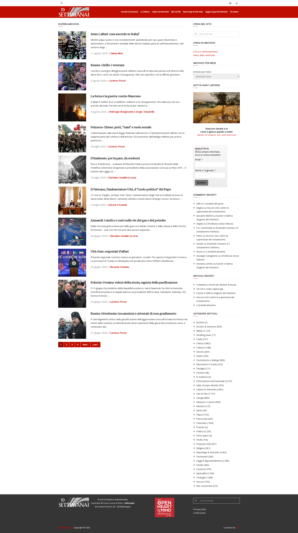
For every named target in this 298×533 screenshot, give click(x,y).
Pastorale (201, 423)
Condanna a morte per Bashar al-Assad (216, 284)
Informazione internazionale (210, 381)
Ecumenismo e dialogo (207, 360)
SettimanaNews (65, 527)
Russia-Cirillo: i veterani (107, 65)
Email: (199, 159)
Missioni (200, 406)
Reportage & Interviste (193, 11)
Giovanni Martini (204, 215)
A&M (237, 527)
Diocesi (200, 351)
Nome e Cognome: (205, 170)
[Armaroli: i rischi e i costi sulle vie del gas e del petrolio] (72, 232)
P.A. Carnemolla (204, 227)
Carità (199, 339)
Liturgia (200, 397)
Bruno (199, 251)
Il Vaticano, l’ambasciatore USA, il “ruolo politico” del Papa (131, 189)
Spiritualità (201, 473)
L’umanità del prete (213, 203)
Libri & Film (176, 11)
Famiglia (200, 368)
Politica (200, 431)
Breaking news (203, 334)
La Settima (145, 11)
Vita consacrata (204, 485)
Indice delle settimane (204, 55)
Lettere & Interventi (160, 11)
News (199, 410)
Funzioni (200, 372)
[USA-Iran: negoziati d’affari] (72, 263)
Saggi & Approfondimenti (216, 11)
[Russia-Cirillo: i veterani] (72, 76)
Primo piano (202, 435)
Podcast (200, 427)
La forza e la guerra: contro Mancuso (116, 96)
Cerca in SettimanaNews (205, 51)
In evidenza (202, 376)
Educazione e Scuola (206, 364)
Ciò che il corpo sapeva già (209, 288)
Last (95, 344)
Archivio (200, 322)
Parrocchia (201, 418)
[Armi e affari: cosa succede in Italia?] (72, 45)
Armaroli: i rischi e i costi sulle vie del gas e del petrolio (128, 220)
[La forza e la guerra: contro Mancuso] (72, 107)
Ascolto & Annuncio (129, 11)
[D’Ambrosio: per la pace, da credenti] (72, 170)
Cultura (199, 347)
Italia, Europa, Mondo (207, 385)
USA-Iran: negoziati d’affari (110, 251)
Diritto (199, 355)
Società (200, 469)
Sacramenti (202, 456)
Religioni (200, 448)
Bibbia (199, 330)
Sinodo (199, 464)
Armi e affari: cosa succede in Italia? (115, 34)
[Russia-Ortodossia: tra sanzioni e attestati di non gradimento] (72, 325)
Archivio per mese (202, 71)
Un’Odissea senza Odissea (220, 223)
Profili (199, 439)
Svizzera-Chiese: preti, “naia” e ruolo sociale (121, 127)
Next (85, 344)
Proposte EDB (203, 443)
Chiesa (199, 343)
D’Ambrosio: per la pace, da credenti (115, 158)
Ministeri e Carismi (205, 402)
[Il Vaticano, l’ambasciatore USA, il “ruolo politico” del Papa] (72, 201)
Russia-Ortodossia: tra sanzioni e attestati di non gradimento (133, 313)
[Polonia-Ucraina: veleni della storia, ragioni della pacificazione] (72, 294)
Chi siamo (234, 11)
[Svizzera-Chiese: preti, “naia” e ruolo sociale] (72, 138)
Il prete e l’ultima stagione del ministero (216, 293)
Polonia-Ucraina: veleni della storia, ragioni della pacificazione (134, 282)
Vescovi (200, 481)
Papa (198, 414)
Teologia (200, 477)
